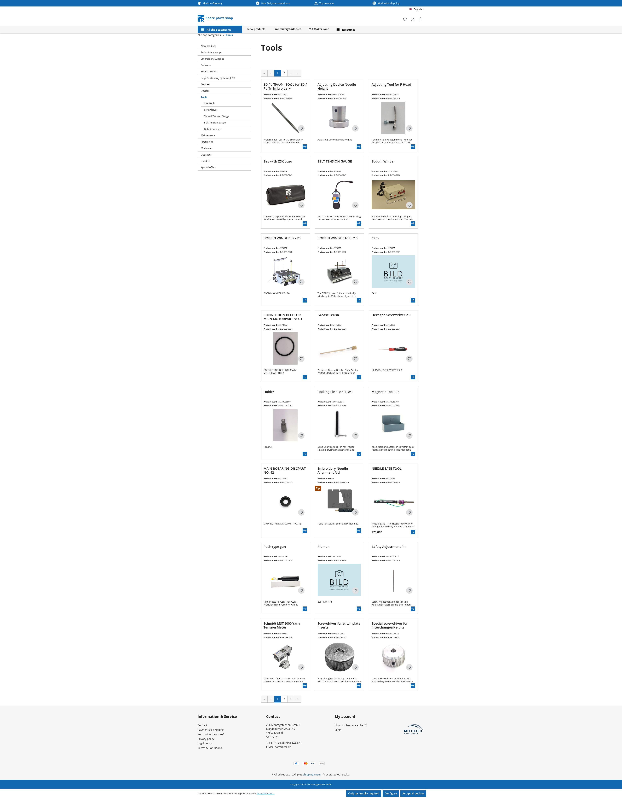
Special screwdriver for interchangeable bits (390, 625)
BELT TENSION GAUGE (334, 161)
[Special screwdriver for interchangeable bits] (393, 657)
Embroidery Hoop (211, 52)
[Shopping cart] (420, 19)
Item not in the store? (211, 734)
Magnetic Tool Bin (386, 392)
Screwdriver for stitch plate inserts (338, 625)
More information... (265, 793)
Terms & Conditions (210, 748)
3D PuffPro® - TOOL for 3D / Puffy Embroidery (285, 87)
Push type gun (275, 547)
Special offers (208, 167)
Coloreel (205, 84)
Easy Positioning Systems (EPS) (218, 78)
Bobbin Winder (383, 161)
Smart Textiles (209, 71)
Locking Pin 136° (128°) (334, 392)
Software (206, 65)
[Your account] (413, 19)
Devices (205, 90)
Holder (269, 392)
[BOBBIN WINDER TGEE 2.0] (339, 271)
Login (338, 730)
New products (208, 45)
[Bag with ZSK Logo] (285, 195)
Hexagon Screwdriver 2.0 (391, 315)
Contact (202, 725)
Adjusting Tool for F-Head (391, 85)
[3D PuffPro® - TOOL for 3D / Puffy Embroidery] (285, 118)
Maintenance (208, 135)
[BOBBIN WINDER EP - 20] (285, 271)
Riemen (323, 547)
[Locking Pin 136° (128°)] (339, 425)
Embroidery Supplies (212, 58)
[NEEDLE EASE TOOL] (393, 502)
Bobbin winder (212, 129)
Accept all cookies (413, 793)
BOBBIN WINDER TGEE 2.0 (337, 238)
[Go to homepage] (201, 18)
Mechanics (207, 148)
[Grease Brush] (339, 348)
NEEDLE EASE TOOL (387, 469)
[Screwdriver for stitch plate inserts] (339, 657)
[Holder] (285, 425)
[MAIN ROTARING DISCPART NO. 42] (285, 502)
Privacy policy (206, 739)
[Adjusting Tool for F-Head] (393, 118)
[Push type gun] (285, 580)
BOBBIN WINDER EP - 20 (282, 238)
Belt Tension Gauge (215, 122)
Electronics (207, 141)
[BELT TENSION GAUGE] (339, 195)
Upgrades (206, 154)
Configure (391, 793)
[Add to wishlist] (301, 128)
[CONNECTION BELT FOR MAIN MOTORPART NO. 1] (285, 348)
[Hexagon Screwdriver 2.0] (393, 348)
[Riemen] (339, 580)
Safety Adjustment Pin (389, 547)
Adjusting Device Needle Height (336, 87)
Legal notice (205, 743)
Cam (375, 238)
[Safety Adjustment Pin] (393, 580)
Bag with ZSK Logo (278, 161)
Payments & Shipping (211, 730)
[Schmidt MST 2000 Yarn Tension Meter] (285, 657)
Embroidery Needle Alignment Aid (332, 471)
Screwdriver (210, 109)
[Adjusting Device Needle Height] (339, 118)
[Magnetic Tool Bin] (393, 425)
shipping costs (312, 774)
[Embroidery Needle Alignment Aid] (339, 502)
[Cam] (393, 271)
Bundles (205, 161)
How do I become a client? (351, 725)
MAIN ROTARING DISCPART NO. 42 (285, 471)
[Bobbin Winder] (393, 195)
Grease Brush (328, 315)
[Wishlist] (405, 19)
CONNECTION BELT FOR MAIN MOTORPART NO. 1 (283, 317)
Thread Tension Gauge (216, 116)
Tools (204, 97)
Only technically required (363, 793)
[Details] (305, 146)
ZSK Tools (209, 103)
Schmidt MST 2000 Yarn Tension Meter (282, 625)
